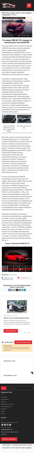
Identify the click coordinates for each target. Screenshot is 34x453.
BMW (5, 278)
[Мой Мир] (25, 290)
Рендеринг (4, 409)
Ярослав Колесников (8, 35)
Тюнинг (3, 413)
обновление (5, 279)
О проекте (3, 434)
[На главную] (8, 5)
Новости (22, 18)
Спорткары (6, 18)
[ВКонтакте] (9, 290)
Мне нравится (25, 278)
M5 (9, 278)
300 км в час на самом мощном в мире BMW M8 (17, 318)
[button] (30, 247)
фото (11, 279)
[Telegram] (14, 290)
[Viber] (19, 290)
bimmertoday (13, 274)
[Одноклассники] (12, 290)
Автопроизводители (14, 18)
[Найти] (3, 388)
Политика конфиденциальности (9, 432)
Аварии (3, 411)
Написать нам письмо (9, 439)
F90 (12, 278)
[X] (17, 290)
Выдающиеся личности (7, 404)
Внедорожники (5, 399)
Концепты (3, 401)
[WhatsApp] (22, 290)
